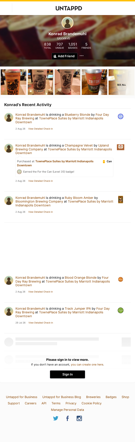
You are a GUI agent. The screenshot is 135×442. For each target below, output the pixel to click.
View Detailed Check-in (40, 129)
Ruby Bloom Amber (79, 198)
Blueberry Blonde (77, 114)
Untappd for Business (21, 397)
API (43, 403)
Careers (30, 403)
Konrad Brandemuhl (30, 114)
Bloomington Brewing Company (39, 201)
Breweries (93, 397)
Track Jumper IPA (78, 308)
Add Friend (66, 56)
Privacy (71, 403)
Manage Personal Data (67, 410)
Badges (111, 397)
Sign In (67, 374)
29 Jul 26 (20, 323)
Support (14, 403)
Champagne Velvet (79, 145)
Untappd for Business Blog (61, 397)
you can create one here (87, 364)
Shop (125, 397)
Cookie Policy (92, 403)
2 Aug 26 (20, 129)
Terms (56, 403)
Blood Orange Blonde (81, 277)
